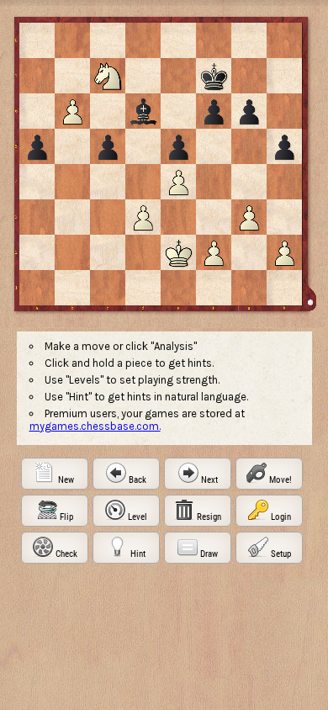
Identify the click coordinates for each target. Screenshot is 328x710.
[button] (54, 474)
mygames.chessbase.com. (95, 426)
